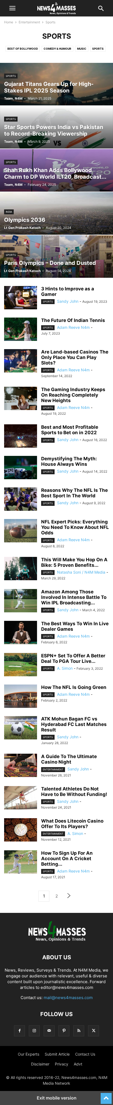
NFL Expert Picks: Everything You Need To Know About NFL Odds (75, 527)
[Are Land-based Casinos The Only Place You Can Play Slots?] (20, 361)
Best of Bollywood (22, 48)
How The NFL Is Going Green (73, 687)
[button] (12, 8)
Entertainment (29, 22)
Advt (78, 1064)
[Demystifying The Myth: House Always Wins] (20, 468)
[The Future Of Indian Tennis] (20, 330)
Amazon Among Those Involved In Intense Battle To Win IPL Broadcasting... (73, 597)
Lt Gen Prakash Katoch (22, 228)
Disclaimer (40, 1064)
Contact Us (85, 1054)
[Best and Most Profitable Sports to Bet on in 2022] (20, 436)
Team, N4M (13, 98)
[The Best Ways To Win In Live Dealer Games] (20, 633)
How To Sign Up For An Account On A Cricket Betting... (67, 858)
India (9, 211)
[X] (93, 1030)
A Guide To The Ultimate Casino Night (69, 759)
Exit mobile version (57, 1098)
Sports (98, 48)
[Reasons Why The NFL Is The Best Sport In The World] (20, 499)
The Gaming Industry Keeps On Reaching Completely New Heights (73, 395)
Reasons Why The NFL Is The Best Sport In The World (74, 492)
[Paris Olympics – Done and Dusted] (56, 256)
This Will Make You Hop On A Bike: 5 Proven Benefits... (74, 562)
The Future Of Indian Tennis (73, 320)
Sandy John (67, 301)
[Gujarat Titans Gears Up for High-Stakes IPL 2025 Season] (56, 84)
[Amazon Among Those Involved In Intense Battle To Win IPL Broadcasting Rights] (20, 601)
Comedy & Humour (57, 48)
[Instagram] (34, 1030)
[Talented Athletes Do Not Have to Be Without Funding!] (20, 798)
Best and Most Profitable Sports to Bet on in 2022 (69, 429)
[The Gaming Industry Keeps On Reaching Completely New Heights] (20, 399)
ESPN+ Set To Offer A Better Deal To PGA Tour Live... (73, 658)
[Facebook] (19, 1030)
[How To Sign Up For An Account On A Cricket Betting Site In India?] (20, 862)
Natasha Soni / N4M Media (81, 572)
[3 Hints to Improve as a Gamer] (20, 298)
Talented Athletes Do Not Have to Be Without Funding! (74, 791)
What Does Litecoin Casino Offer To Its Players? (72, 823)
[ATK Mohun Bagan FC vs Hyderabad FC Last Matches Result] (20, 728)
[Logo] (56, 940)
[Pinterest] (63, 1030)
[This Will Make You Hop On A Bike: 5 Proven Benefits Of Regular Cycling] (20, 569)
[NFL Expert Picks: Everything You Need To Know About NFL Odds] (20, 531)
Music (81, 48)
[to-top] (106, 1096)
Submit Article (57, 1054)
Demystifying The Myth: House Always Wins (69, 461)
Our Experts (28, 1054)
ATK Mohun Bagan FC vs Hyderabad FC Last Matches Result (74, 724)
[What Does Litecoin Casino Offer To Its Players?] (20, 830)
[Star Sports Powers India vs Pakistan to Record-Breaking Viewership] (56, 127)
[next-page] (69, 896)
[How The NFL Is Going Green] (20, 697)
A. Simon (65, 668)
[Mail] (49, 1030)
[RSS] (78, 1030)
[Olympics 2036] (56, 213)
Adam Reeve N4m (73, 327)
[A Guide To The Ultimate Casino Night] (20, 766)
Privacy (61, 1064)
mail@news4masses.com (68, 997)
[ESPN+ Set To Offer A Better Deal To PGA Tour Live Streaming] (20, 665)
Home (8, 22)
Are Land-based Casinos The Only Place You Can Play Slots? (74, 357)
